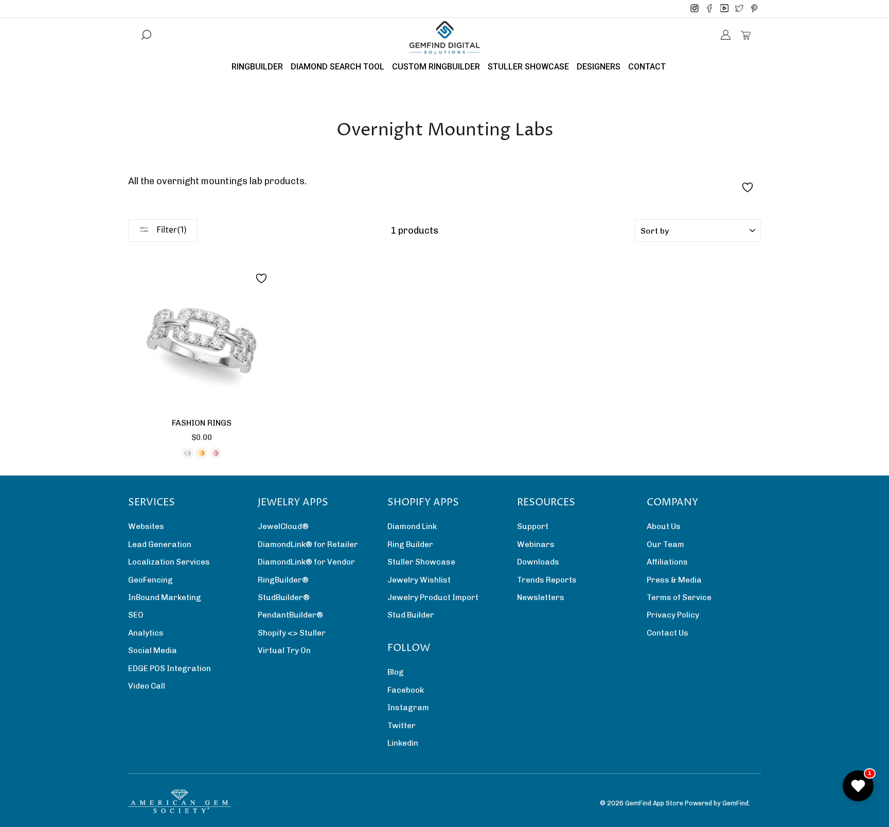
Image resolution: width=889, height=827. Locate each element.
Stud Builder (410, 615)
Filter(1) (170, 230)
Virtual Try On (284, 650)
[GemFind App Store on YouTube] (724, 8)
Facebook (405, 690)
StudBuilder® (284, 597)
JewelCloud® (283, 526)
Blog (395, 672)
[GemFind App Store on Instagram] (694, 8)
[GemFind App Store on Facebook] (709, 8)
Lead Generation (159, 544)
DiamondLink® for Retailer (308, 544)
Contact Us (667, 633)
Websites (146, 526)
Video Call (146, 686)
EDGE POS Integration (169, 668)
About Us (664, 526)
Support (532, 526)
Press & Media (674, 580)
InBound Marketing (164, 597)
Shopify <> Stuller (292, 633)
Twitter (401, 725)
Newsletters (540, 597)
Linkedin (402, 743)
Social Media (152, 650)
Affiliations (667, 562)
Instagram (408, 707)
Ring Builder (410, 544)
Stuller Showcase (421, 562)
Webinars (536, 544)
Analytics (146, 633)
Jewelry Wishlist (419, 580)
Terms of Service (679, 597)
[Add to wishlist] (261, 278)
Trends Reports (547, 580)
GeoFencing (150, 580)
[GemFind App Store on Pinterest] (754, 8)
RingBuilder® (283, 580)
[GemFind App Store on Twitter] (739, 8)
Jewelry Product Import (432, 597)
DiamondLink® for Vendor (306, 562)
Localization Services (169, 562)
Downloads (538, 562)
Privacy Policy (673, 615)
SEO (136, 615)
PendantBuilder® (290, 615)
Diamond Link (412, 526)
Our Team (665, 544)
